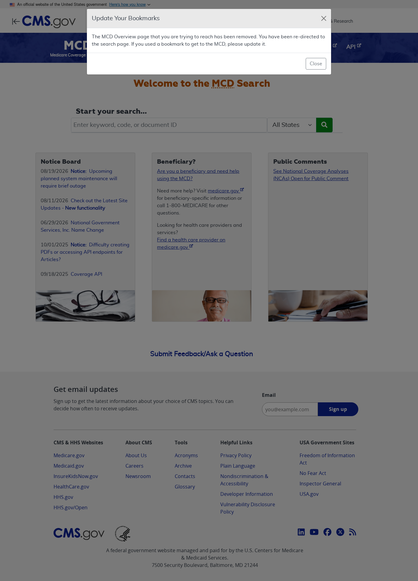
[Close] (324, 18)
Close (316, 63)
